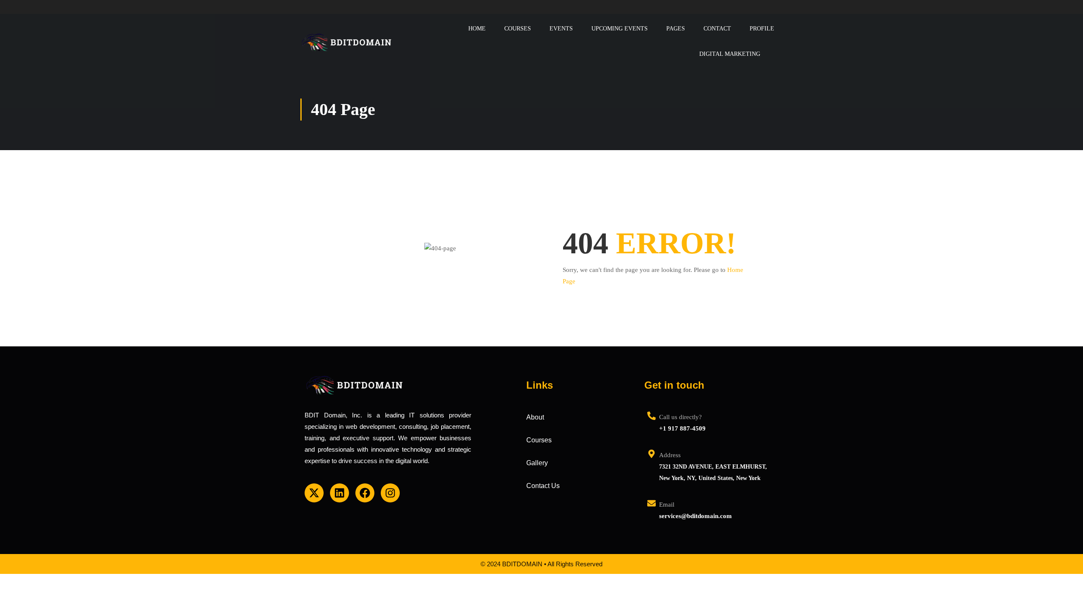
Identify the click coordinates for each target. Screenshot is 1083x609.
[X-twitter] (314, 492)
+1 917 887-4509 (682, 428)
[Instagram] (390, 492)
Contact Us (543, 485)
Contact (717, 28)
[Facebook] (364, 492)
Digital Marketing (729, 54)
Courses (517, 28)
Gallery (537, 462)
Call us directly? (680, 417)
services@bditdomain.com (695, 516)
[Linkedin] (339, 492)
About (535, 417)
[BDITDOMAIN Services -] (346, 41)
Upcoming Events (619, 28)
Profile (762, 28)
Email (666, 504)
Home (477, 28)
